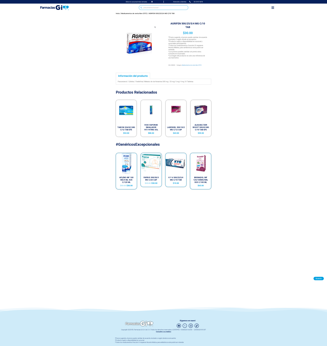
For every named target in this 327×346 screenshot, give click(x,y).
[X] (185, 326)
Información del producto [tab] (133, 75)
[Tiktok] (197, 326)
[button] (155, 27)
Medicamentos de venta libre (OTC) (134, 13)
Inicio (118, 13)
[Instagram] (191, 326)
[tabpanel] (163, 82)
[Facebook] (179, 326)
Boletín (319, 278)
